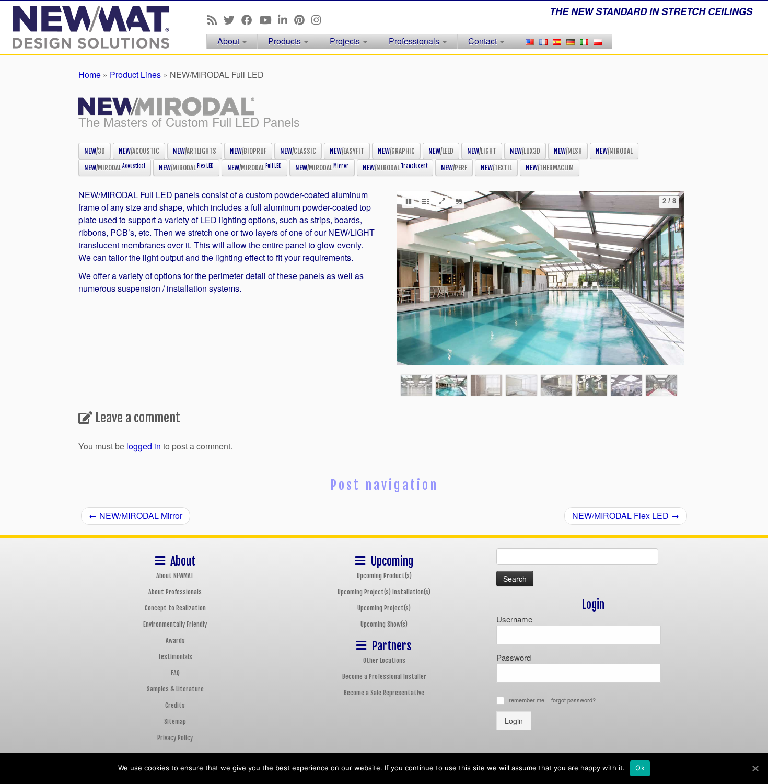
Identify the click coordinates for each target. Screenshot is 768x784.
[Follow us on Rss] (215, 19)
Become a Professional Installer (384, 677)
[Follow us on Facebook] (250, 19)
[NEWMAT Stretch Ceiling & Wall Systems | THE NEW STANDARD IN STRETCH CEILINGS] (88, 27)
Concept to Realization (175, 608)
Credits (175, 705)
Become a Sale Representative (384, 693)
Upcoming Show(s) (384, 624)
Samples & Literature (175, 689)
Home (89, 74)
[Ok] (755, 768)
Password (513, 657)
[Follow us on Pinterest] (302, 19)
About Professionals (175, 592)
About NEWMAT (175, 576)
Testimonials (175, 657)
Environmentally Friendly (175, 624)
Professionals (415, 41)
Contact (483, 41)
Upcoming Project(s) (384, 608)
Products (285, 41)
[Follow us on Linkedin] (286, 19)
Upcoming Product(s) (384, 576)
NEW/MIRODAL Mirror (135, 516)
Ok (640, 768)
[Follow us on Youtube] (268, 19)
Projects (346, 41)
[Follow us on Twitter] (232, 19)
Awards (175, 640)
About (229, 41)
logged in (143, 446)
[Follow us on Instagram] (319, 19)
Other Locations (384, 660)
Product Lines (135, 74)
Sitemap (175, 721)
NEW (94, 151)
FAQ (175, 673)
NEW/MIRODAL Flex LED (625, 516)
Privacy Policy (175, 738)
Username (514, 619)
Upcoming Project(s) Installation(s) (384, 592)
